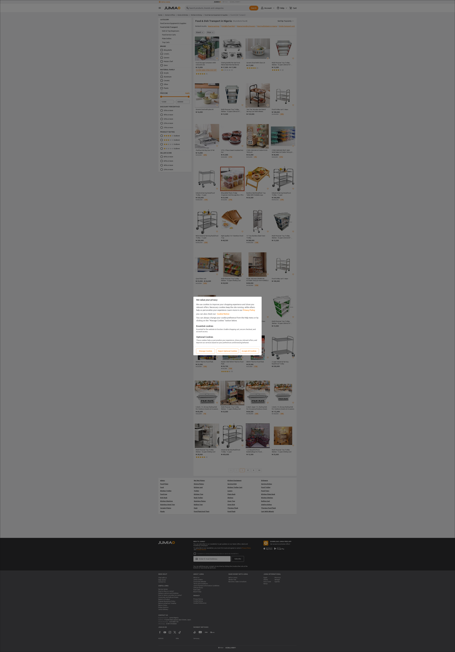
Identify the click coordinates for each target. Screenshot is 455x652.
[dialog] (227, 326)
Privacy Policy (249, 310)
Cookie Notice (223, 314)
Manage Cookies (205, 351)
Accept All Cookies (249, 351)
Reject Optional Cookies (227, 351)
